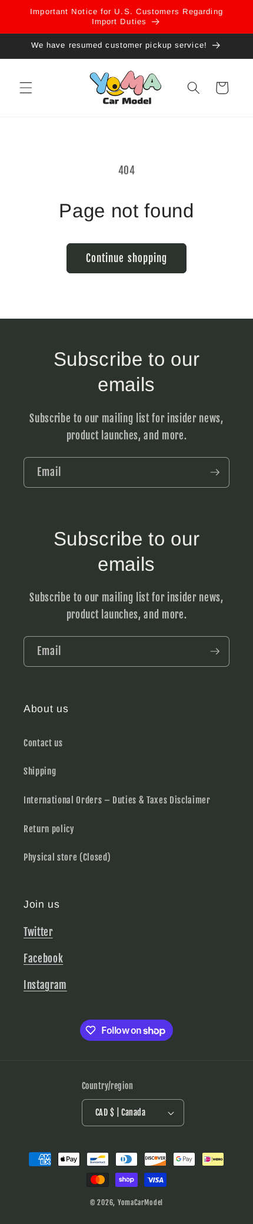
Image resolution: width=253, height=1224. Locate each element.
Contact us (43, 743)
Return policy (49, 829)
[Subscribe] (215, 472)
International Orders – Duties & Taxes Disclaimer (117, 800)
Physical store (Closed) (67, 857)
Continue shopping (127, 258)
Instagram (45, 985)
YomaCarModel (140, 1202)
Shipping (40, 771)
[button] (26, 88)
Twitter (38, 932)
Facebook (43, 958)
